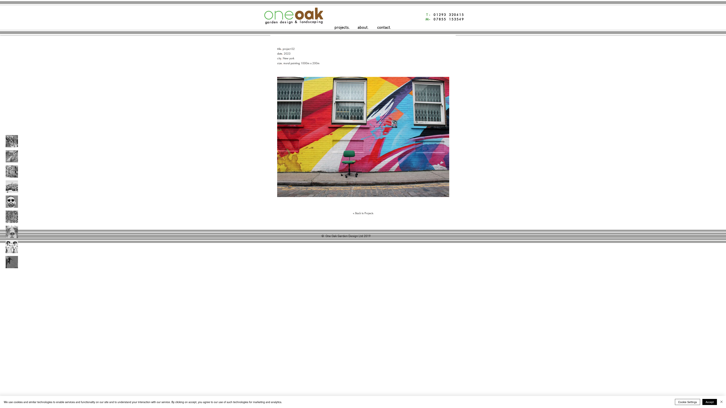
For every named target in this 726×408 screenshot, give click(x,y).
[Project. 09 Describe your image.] (12, 262)
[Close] (721, 402)
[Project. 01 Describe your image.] (12, 141)
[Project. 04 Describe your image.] (12, 186)
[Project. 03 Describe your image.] (12, 171)
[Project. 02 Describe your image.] (12, 156)
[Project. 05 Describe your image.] (12, 202)
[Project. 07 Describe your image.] (12, 232)
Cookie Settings (687, 402)
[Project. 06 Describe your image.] (12, 217)
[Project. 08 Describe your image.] (12, 247)
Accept (710, 402)
